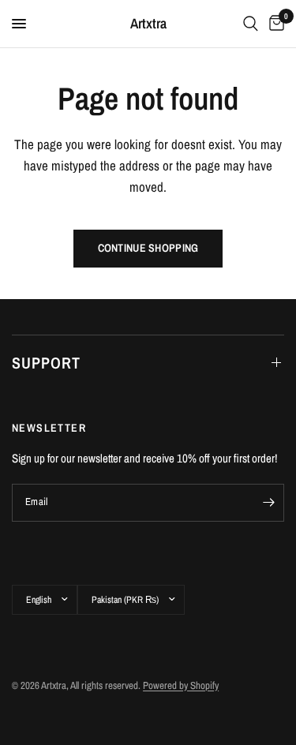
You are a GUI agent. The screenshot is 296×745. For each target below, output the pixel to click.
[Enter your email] (268, 503)
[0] (274, 23)
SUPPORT (46, 362)
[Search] (251, 23)
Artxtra (148, 24)
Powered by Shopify (181, 685)
